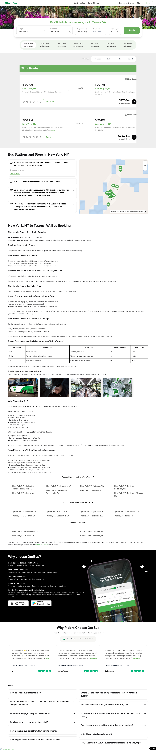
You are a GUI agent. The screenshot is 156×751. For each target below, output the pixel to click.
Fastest (130, 59)
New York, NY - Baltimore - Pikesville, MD (125, 487)
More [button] (139, 3)
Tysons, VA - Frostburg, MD (57, 511)
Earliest (109, 59)
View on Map (15, 173)
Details (48, 102)
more (53, 130)
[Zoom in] (145, 162)
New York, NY (29, 89)
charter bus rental (41, 544)
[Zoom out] (145, 165)
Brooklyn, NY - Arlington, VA (91, 531)
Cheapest (97, 59)
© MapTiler (121, 212)
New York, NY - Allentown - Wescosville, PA (57, 491)
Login (148, 3)
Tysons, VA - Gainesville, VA (57, 516)
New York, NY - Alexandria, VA (58, 486)
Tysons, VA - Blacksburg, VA (23, 516)
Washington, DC (103, 89)
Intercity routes (79, 3)
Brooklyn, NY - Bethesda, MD (92, 536)
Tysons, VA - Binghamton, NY (24, 511)
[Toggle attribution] (145, 211)
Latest (120, 59)
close (153, 748)
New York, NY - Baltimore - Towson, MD (128, 494)
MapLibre (113, 212)
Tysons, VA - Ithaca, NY (123, 516)
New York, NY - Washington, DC (25, 531)
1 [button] (111, 32)
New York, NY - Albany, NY (23, 493)
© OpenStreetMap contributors (134, 212)
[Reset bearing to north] (145, 169)
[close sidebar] (109, 3)
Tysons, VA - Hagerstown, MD (92, 511)
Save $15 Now (93, 3)
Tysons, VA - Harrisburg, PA (91, 516)
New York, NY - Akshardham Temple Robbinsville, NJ (23, 487)
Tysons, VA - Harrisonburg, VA (126, 511)
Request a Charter (126, 3)
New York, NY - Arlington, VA (92, 486)
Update (132, 30)
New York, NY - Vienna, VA (23, 536)
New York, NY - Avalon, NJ (91, 490)
